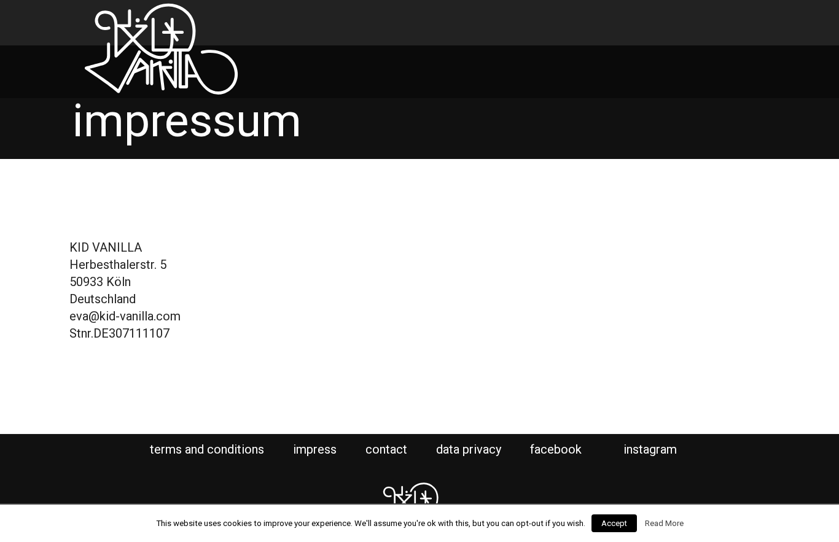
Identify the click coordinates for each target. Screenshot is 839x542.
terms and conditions (207, 449)
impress (315, 449)
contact (386, 449)
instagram (651, 449)
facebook (557, 449)
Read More (664, 523)
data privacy (468, 449)
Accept (614, 523)
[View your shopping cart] (702, 20)
